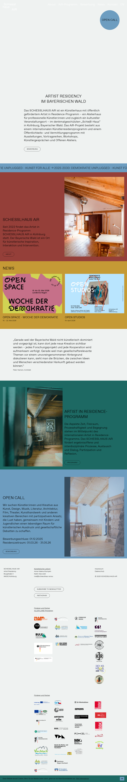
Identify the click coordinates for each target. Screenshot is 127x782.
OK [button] (122, 778)
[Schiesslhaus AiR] (10, 7)
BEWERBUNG (32, 149)
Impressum (99, 569)
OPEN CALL (110, 20)
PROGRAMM (72, 462)
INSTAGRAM (42, 595)
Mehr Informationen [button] (82, 778)
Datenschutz (99, 571)
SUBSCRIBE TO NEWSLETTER (49, 589)
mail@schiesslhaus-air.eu (43, 576)
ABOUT (8, 254)
